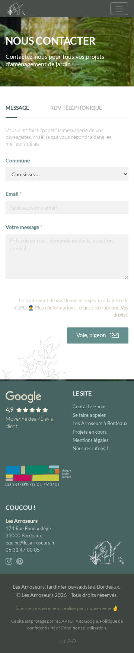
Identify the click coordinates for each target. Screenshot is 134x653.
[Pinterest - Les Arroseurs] (19, 560)
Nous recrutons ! (90, 448)
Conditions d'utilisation (83, 628)
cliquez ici (89, 308)
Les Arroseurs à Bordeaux (100, 423)
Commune (18, 160)
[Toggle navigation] (119, 8)
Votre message (24, 227)
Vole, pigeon (91, 335)
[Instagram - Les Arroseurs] (9, 560)
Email (14, 193)
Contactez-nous (89, 406)
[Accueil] (17, 8)
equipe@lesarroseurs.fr (30, 543)
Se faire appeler (89, 415)
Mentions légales (91, 440)
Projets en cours (90, 432)
